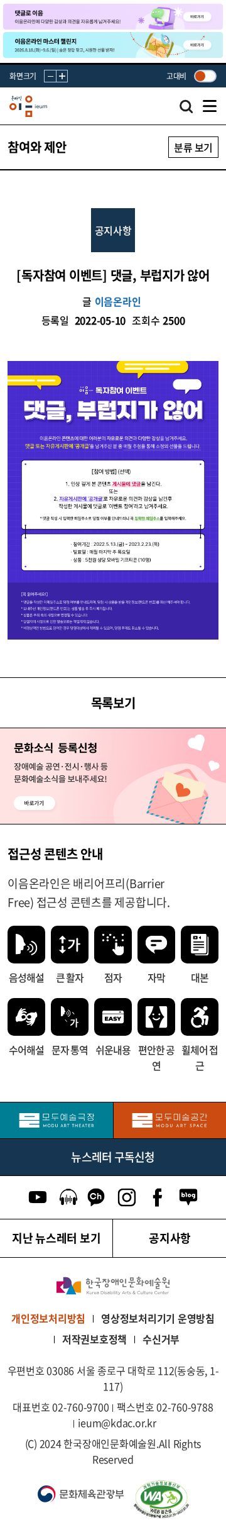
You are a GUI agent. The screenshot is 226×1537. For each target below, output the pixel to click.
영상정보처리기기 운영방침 (158, 1318)
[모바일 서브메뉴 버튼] (210, 106)
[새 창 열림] (173, 1499)
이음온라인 (118, 301)
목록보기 (113, 703)
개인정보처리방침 (48, 1318)
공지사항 (170, 1237)
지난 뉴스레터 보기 (56, 1237)
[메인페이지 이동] (28, 107)
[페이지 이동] (113, 16)
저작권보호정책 (94, 1338)
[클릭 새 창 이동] (113, 1286)
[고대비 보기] (205, 76)
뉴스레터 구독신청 (112, 1156)
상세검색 (186, 109)
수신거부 (161, 1338)
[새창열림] (56, 1120)
